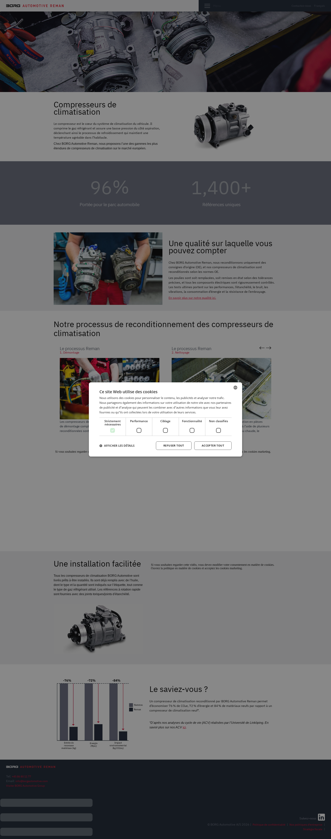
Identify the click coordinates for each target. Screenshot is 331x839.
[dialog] (165, 419)
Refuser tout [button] (173, 445)
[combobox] (235, 387)
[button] (116, 446)
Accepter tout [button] (213, 445)
